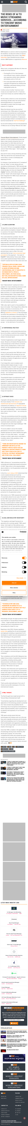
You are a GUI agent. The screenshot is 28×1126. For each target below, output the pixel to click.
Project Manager (6, 987)
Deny (14, 592)
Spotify (19, 978)
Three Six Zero (17, 924)
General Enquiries (5, 1114)
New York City (10, 956)
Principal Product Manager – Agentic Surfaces (14, 977)
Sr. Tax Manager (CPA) (14, 966)
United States (15, 913)
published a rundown (11, 312)
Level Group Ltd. (16, 967)
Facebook (18, 1108)
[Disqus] (14, 803)
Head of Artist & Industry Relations (14, 955)
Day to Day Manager (14, 922)
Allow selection (14, 587)
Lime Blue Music (9, 983)
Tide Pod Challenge (19, 120)
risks (12, 749)
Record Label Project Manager (13, 933)
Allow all (14, 582)
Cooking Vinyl (9, 993)
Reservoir (24, 59)
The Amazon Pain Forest (13, 1049)
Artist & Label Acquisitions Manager (10, 982)
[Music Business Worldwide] (14, 2)
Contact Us (3, 1108)
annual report (20, 746)
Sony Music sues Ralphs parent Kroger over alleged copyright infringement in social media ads (17, 1032)
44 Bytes (8, 1124)
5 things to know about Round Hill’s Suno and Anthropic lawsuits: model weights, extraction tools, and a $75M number (16, 763)
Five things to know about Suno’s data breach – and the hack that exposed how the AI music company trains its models (15, 773)
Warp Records (10, 988)
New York (9, 978)
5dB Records (8, 1003)
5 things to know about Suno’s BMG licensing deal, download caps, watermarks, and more (16, 768)
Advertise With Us (5, 1110)
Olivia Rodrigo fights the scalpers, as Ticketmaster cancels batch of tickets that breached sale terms (17, 1040)
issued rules (4, 631)
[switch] (24, 562)
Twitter (18, 1112)
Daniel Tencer (5, 31)
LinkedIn (18, 1110)
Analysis (4, 746)
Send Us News (4, 1112)
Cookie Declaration (19, 1102)
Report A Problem (5, 1116)
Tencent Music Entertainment (9, 137)
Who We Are (3, 1096)
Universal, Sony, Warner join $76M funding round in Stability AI (15, 1036)
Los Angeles (9, 913)
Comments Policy (19, 1098)
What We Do (3, 1098)
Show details (20, 578)
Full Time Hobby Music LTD (16, 935)
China (10, 746)
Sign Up (15, 1023)
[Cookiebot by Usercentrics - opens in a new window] (20, 532)
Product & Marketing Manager (9, 992)
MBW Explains (5, 749)
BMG (20, 913)
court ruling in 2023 (12, 473)
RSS (17, 1114)
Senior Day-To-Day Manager (14, 944)
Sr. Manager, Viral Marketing (14, 912)
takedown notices (21, 405)
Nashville (10, 967)
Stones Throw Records (11, 998)
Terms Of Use (18, 1096)
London (7, 935)
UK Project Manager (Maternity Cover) (11, 997)
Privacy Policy (18, 1100)
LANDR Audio (17, 956)
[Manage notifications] (24, 1118)
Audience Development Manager (10, 1002)
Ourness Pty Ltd (14, 946)
